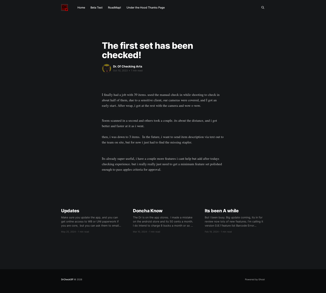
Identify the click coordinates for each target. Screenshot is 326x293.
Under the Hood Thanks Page (145, 7)
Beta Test (96, 7)
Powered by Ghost (255, 279)
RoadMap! (114, 7)
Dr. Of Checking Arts (127, 66)
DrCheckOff (67, 279)
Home (81, 7)
